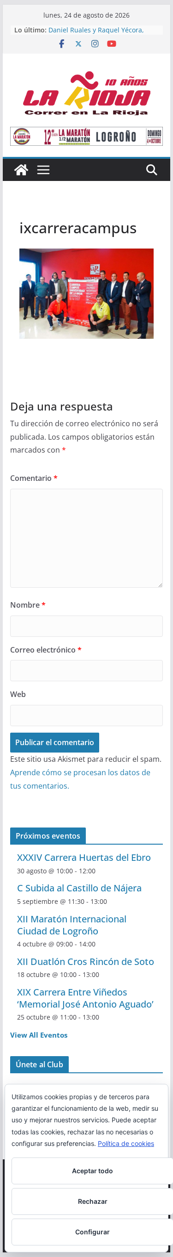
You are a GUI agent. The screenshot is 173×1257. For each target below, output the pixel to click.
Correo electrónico (46, 650)
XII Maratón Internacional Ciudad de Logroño (71, 925)
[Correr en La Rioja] (21, 170)
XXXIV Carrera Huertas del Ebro (84, 857)
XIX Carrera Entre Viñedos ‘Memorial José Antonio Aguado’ (85, 998)
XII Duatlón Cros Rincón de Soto (85, 961)
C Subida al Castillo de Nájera (79, 888)
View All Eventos (38, 1034)
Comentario (34, 478)
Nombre (28, 605)
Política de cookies (126, 1143)
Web (18, 694)
